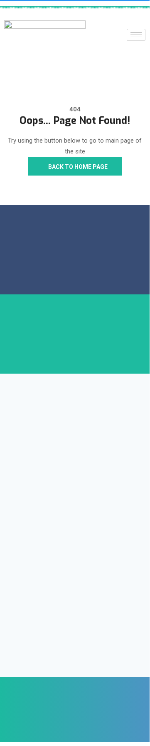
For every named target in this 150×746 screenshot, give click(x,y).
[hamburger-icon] (136, 35)
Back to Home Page (77, 166)
